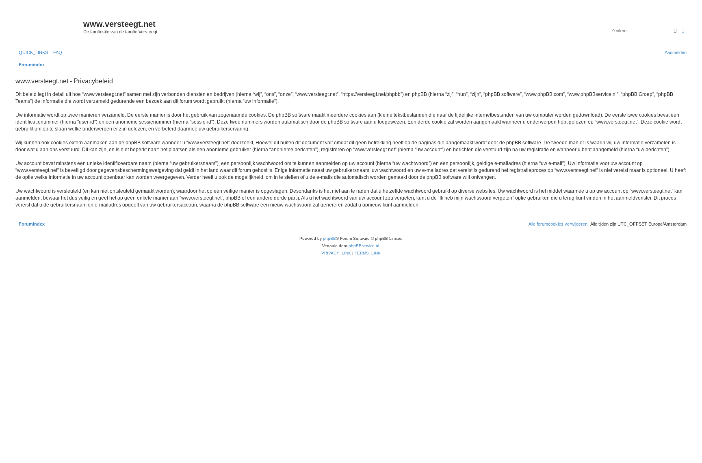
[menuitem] (56, 52)
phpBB (329, 238)
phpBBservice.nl (364, 245)
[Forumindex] (48, 26)
